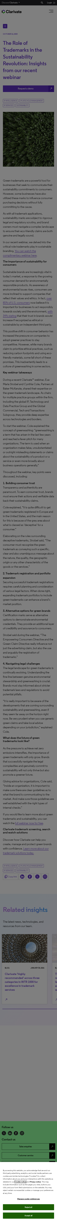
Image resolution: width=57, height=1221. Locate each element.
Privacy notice (35, 1182)
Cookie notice (20, 1182)
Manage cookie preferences (28, 1199)
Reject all (28, 1207)
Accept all (28, 1215)
